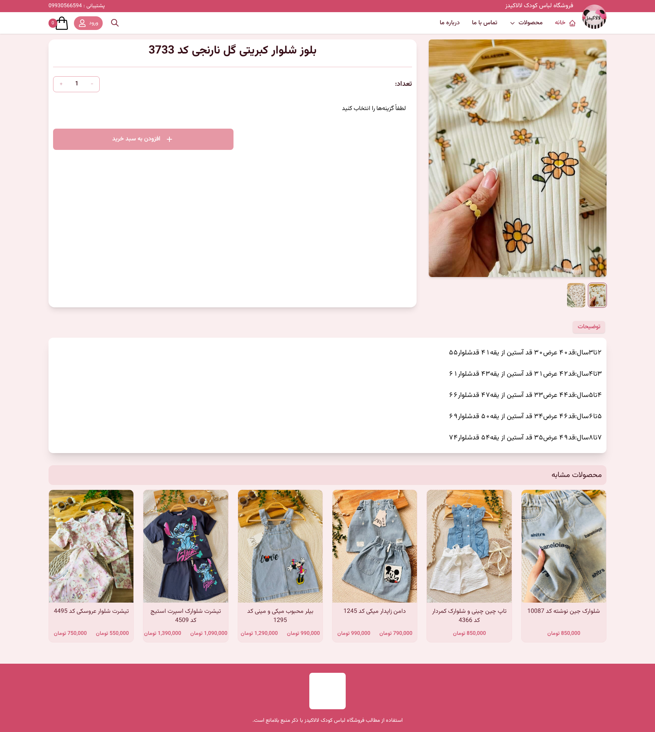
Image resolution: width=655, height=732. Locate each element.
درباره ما (450, 23)
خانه (560, 23)
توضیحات (589, 327)
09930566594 (77, 6)
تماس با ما (484, 23)
